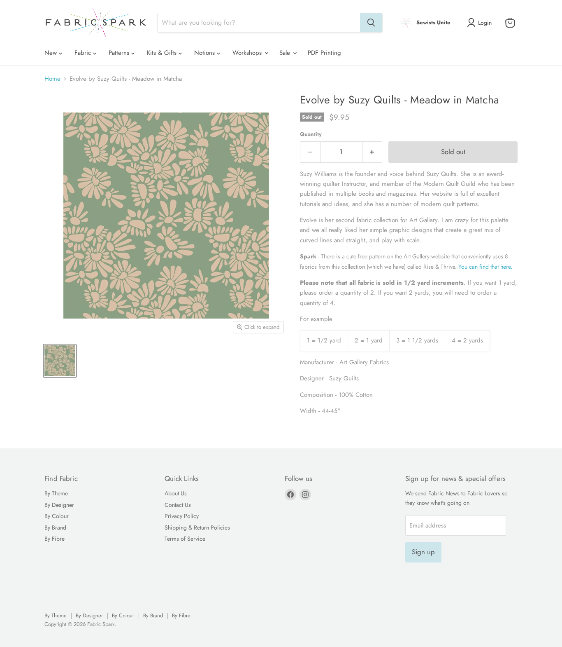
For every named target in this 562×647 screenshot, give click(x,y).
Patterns (120, 52)
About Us (176, 493)
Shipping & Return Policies (197, 527)
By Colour (56, 516)
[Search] (371, 22)
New (51, 52)
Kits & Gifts (163, 52)
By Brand (55, 527)
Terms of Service (185, 538)
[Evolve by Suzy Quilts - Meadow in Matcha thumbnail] (60, 361)
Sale (285, 52)
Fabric (83, 52)
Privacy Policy (182, 516)
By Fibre (54, 538)
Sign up (423, 552)
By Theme (56, 493)
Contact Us (178, 505)
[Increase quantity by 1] (372, 151)
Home (52, 78)
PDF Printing (324, 52)
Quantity (311, 134)
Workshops (248, 52)
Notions (205, 52)
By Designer (59, 505)
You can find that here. (486, 267)
